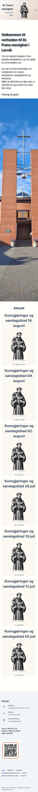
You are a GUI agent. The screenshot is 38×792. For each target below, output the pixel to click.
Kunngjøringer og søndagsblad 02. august (19, 431)
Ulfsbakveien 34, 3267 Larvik (18, 708)
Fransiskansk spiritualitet (11, 773)
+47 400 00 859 (14, 715)
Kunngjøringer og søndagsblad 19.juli (19, 533)
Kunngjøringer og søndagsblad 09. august (19, 375)
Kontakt (23, 776)
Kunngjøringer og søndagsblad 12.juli (19, 583)
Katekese (19, 770)
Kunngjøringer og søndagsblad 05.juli (19, 633)
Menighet (10, 770)
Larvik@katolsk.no (14, 721)
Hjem (3, 770)
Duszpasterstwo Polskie (10, 776)
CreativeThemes (7, 790)
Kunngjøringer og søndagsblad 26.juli (19, 483)
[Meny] (35, 10)
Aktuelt (24, 773)
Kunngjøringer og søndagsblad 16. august (19, 320)
